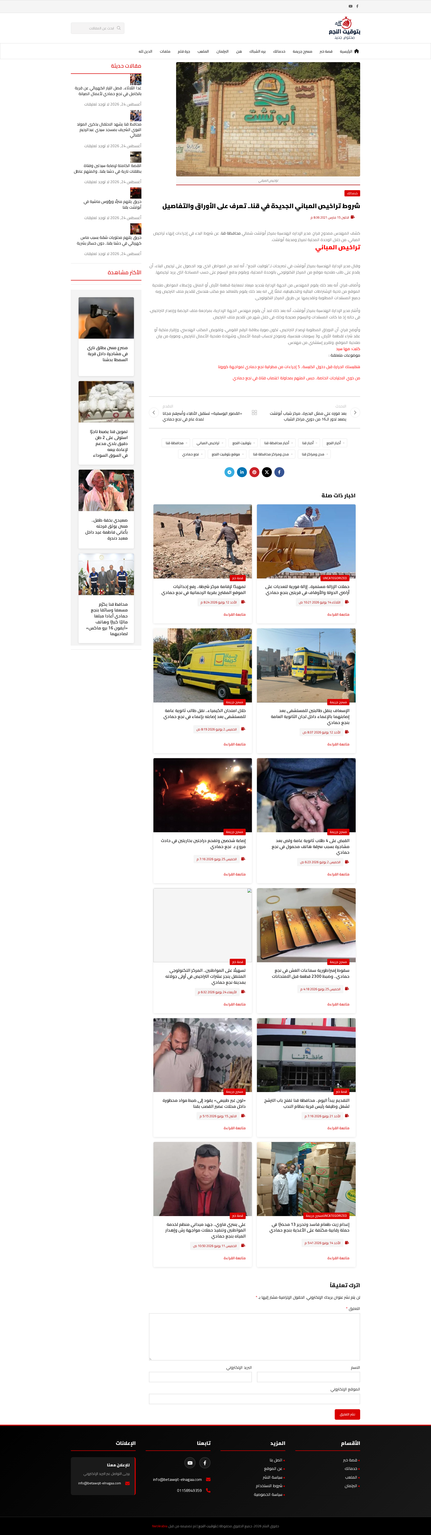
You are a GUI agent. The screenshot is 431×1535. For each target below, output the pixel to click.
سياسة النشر (272, 1477)
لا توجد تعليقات (96, 104)
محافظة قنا (231, 233)
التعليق (353, 1308)
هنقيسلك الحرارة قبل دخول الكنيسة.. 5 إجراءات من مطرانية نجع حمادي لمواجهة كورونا (289, 366)
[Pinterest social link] (254, 472)
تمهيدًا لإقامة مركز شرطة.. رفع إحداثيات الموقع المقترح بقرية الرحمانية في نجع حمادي (203, 589)
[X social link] (267, 472)
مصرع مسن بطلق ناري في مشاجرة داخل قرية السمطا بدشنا (107, 354)
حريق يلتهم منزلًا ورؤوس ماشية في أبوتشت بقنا (112, 204)
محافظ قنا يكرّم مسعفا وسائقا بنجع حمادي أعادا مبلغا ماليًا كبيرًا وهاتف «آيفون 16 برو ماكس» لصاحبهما (107, 619)
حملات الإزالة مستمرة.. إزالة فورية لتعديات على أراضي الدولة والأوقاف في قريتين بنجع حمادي (307, 589)
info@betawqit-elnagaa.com (177, 1479)
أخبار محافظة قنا (276, 442)
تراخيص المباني (208, 442)
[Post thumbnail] (135, 79)
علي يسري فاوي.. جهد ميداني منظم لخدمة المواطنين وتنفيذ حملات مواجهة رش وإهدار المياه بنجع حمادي (205, 1230)
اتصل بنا (276, 1460)
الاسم (355, 1367)
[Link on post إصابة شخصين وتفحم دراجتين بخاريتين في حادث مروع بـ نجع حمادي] (202, 795)
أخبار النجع (333, 442)
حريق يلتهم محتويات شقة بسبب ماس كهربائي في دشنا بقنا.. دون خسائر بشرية (109, 240)
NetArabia (159, 1526)
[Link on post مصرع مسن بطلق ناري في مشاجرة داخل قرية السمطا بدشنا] (106, 318)
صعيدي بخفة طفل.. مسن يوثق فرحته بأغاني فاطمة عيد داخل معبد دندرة (106, 529)
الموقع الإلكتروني (345, 1389)
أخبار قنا (308, 442)
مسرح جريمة (338, 702)
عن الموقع (273, 1468)
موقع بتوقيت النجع (226, 454)
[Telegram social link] (229, 472)
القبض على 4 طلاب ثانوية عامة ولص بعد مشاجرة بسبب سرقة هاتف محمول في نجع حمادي (310, 846)
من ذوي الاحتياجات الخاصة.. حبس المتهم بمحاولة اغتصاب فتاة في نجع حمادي (296, 378)
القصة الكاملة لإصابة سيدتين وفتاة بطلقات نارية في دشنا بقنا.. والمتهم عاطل (107, 168)
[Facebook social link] (357, 6)
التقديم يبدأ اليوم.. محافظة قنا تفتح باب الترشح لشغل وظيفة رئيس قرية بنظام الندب (306, 1103)
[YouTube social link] (350, 6)
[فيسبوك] (205, 1462)
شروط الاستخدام (269, 1485)
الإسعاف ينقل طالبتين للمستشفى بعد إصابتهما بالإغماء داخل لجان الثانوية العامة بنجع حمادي (310, 716)
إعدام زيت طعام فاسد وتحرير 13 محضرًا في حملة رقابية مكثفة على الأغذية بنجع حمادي (309, 1227)
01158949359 (189, 1490)
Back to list (254, 413)
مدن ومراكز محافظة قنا (271, 454)
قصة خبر (237, 578)
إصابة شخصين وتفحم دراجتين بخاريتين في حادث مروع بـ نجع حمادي (203, 843)
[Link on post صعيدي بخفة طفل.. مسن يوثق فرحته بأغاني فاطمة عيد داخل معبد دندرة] (106, 490)
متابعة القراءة (338, 614)
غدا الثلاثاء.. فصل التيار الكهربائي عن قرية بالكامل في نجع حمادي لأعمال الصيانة (108, 90)
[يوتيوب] (190, 1462)
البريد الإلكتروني (239, 1367)
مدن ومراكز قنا (313, 454)
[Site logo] (344, 27)
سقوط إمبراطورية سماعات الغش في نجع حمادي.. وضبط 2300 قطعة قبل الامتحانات (310, 973)
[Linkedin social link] (242, 472)
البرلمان (351, 1485)
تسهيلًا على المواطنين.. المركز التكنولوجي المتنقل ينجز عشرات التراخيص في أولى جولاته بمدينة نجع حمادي (205, 976)
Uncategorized (335, 578)
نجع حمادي (190, 454)
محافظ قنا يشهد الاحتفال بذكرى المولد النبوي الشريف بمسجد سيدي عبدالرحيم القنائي (109, 129)
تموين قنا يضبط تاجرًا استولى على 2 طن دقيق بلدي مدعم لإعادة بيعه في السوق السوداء (109, 443)
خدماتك (352, 193)
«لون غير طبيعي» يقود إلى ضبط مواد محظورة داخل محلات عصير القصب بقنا (204, 1103)
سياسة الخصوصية (268, 1494)
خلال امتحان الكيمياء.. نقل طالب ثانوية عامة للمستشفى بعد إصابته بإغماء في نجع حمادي (204, 713)
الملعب (351, 1477)
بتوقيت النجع (241, 442)
